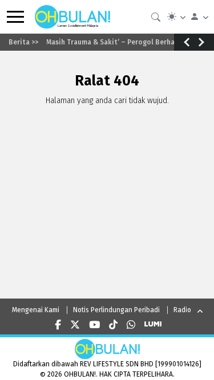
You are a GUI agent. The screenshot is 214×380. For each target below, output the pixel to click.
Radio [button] (182, 310)
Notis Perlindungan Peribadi (116, 310)
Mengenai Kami (35, 310)
